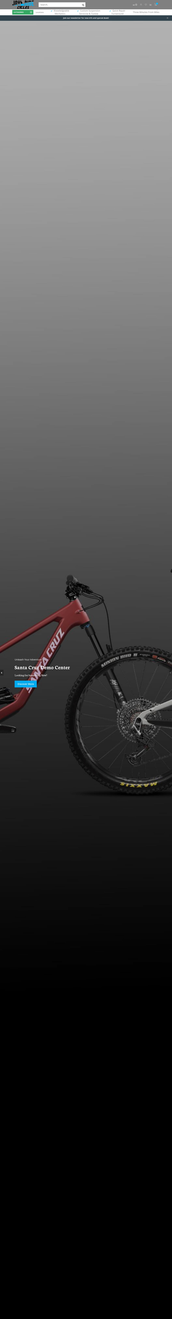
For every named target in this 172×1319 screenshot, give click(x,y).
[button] (2, 673)
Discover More (26, 684)
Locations (40, 12)
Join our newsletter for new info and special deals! (86, 18)
